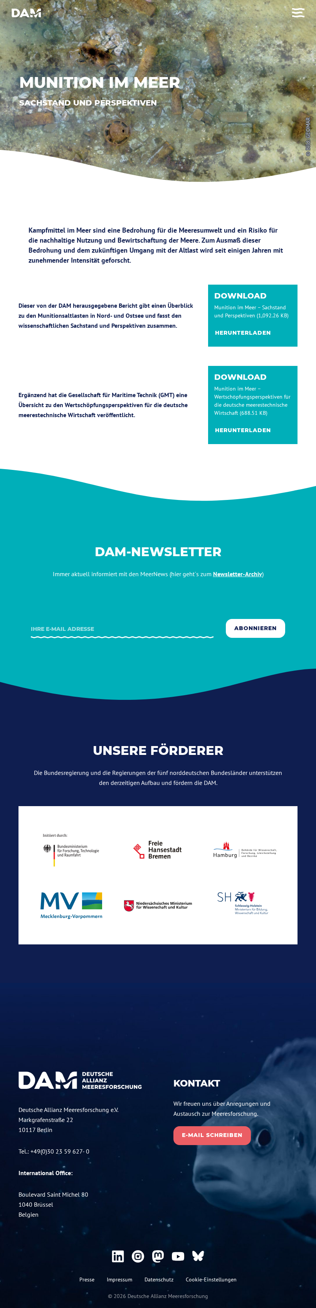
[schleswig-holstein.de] (245, 906)
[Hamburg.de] (245, 849)
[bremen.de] (158, 850)
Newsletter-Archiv (237, 574)
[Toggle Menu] (298, 13)
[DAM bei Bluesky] (198, 1256)
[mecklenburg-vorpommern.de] (71, 905)
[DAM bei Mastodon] (158, 1256)
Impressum (119, 1279)
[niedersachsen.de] (158, 906)
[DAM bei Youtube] (178, 1256)
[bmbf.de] (71, 849)
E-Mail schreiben (212, 1135)
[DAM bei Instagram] (138, 1256)
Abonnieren (255, 628)
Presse (86, 1279)
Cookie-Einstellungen (211, 1279)
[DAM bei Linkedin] (118, 1256)
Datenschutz (159, 1279)
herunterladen (243, 332)
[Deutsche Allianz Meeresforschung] (26, 12)
